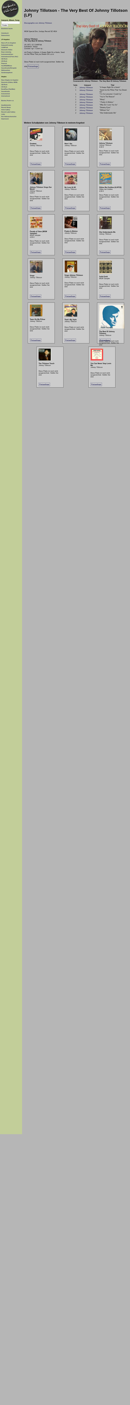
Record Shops (6, 107)
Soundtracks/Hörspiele (9, 68)
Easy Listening (6, 52)
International (5, 96)
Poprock (4, 63)
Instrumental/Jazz (7, 54)
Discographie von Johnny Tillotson (38, 23)
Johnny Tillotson (86, 88)
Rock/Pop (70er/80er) (8, 89)
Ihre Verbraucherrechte (8, 116)
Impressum (5, 119)
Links (3, 114)
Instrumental (5, 93)
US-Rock (4, 61)
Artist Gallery (5, 109)
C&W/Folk (4, 47)
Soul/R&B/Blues (6, 65)
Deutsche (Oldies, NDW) (9, 82)
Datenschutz (5, 35)
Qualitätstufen (6, 105)
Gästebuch (5, 33)
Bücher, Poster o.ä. (7, 100)
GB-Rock (4, 59)
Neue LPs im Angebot (8, 43)
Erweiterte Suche (7, 28)
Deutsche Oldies (6, 49)
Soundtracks (5, 91)
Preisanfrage (33, 66)
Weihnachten (5, 70)
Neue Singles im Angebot (9, 80)
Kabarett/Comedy (7, 45)
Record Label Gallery (8, 112)
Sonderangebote (6, 72)
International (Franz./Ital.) (9, 56)
